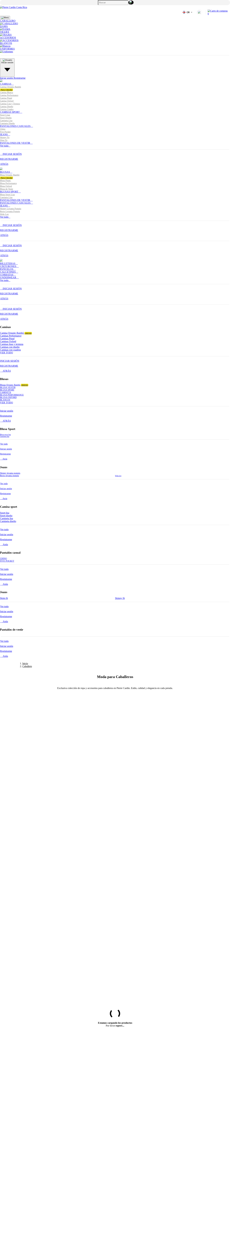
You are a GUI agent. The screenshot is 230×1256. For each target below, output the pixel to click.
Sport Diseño (6, 118)
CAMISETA (5, 392)
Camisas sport (10, 112)
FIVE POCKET (7, 561)
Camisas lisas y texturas (11, 344)
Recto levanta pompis (9, 475)
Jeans (4, 134)
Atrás (4, 459)
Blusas (5, 172)
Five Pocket (5, 132)
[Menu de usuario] (199, 12)
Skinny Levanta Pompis (10, 208)
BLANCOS (6, 43)
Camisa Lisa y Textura (10, 104)
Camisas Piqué (7, 338)
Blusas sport (9, 191)
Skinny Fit (4, 137)
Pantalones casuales (15, 126)
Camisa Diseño (6, 106)
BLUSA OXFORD (8, 397)
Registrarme (20, 78)
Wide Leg (4, 214)
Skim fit (4, 598)
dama (4, 26)
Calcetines (8, 272)
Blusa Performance (8, 183)
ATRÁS (4, 164)
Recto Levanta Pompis (10, 211)
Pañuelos (7, 269)
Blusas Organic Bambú (14, 385)
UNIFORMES (7, 48)
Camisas (6, 84)
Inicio (25, 663)
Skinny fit (120, 598)
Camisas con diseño (10, 347)
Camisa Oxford (6, 101)
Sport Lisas (5, 115)
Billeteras (8, 263)
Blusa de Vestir (6, 189)
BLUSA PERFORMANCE (12, 395)
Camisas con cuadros (10, 349)
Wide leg (118, 476)
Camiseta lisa (4, 436)
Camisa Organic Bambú (15, 333)
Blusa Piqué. (5, 180)
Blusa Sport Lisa (7, 194)
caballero (7, 20)
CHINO (3, 558)
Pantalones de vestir (15, 143)
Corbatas (7, 274)
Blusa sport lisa (5, 434)
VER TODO (6, 352)
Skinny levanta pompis (10, 473)
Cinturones (8, 266)
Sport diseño (6, 515)
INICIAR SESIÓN (12, 154)
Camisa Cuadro (6, 109)
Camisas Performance (10, 335)
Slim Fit (3, 140)
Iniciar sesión (7, 78)
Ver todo (4, 145)
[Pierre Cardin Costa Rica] (13, 7)
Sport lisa (4, 512)
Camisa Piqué (6, 98)
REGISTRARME (9, 159)
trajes (4, 32)
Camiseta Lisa (6, 120)
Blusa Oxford (6, 186)
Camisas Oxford (8, 341)
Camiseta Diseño (7, 123)
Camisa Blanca (6, 92)
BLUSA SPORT (7, 390)
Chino (2, 129)
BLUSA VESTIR (7, 387)
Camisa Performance (9, 95)
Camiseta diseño (8, 521)
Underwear (8, 277)
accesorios (8, 37)
